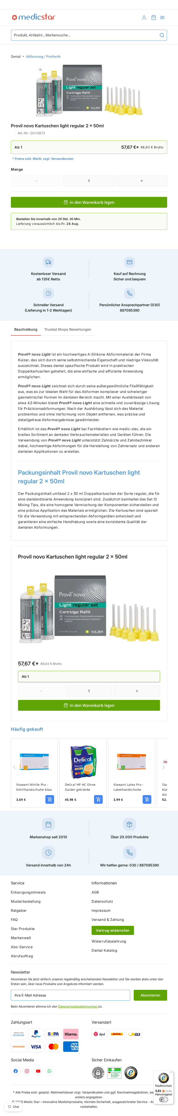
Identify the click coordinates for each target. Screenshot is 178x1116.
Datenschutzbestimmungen (78, 1006)
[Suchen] (162, 35)
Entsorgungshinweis (28, 892)
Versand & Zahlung (108, 919)
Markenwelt (21, 938)
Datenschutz (102, 901)
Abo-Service (22, 947)
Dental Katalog (104, 950)
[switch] (163, 1099)
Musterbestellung (26, 901)
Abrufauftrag (22, 956)
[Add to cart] (49, 799)
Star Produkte (23, 928)
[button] (162, 17)
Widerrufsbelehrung (109, 941)
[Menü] (171, 1073)
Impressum (101, 910)
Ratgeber (19, 910)
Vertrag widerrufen (113, 930)
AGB (95, 892)
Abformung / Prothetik (43, 56)
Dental (16, 56)
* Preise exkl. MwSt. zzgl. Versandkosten (43, 158)
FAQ (14, 919)
